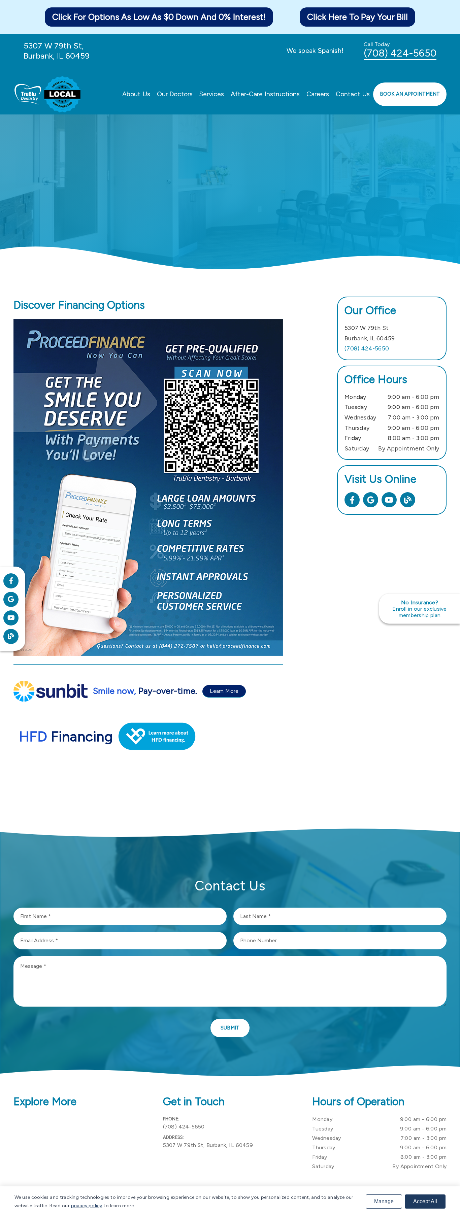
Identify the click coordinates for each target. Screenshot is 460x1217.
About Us (136, 94)
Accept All (425, 1201)
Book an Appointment (410, 94)
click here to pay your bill (357, 17)
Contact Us (353, 94)
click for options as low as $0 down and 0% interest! (159, 17)
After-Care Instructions (265, 94)
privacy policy (86, 1206)
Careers (317, 94)
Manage (384, 1201)
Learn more (224, 691)
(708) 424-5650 (400, 53)
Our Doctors (175, 94)
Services (211, 94)
